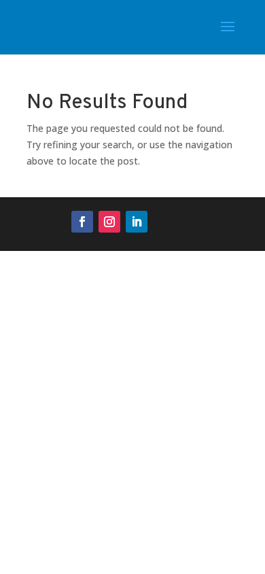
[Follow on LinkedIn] (136, 222)
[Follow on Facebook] (82, 222)
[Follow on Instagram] (109, 222)
